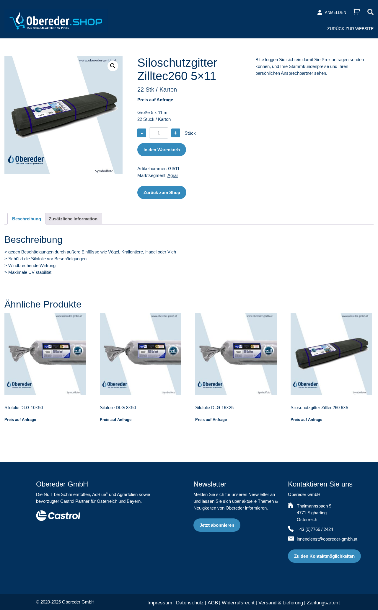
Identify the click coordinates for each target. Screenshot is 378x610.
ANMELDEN (335, 12)
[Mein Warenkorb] (356, 11)
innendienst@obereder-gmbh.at (327, 538)
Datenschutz (190, 603)
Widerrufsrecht (238, 603)
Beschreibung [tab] (26, 218)
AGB (213, 603)
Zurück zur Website (350, 28)
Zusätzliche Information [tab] (73, 218)
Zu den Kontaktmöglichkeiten (324, 556)
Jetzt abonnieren (217, 525)
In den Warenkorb (162, 149)
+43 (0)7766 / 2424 (315, 529)
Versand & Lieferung (280, 603)
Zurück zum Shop (162, 192)
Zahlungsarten (322, 603)
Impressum (159, 603)
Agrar (172, 175)
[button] (112, 66)
